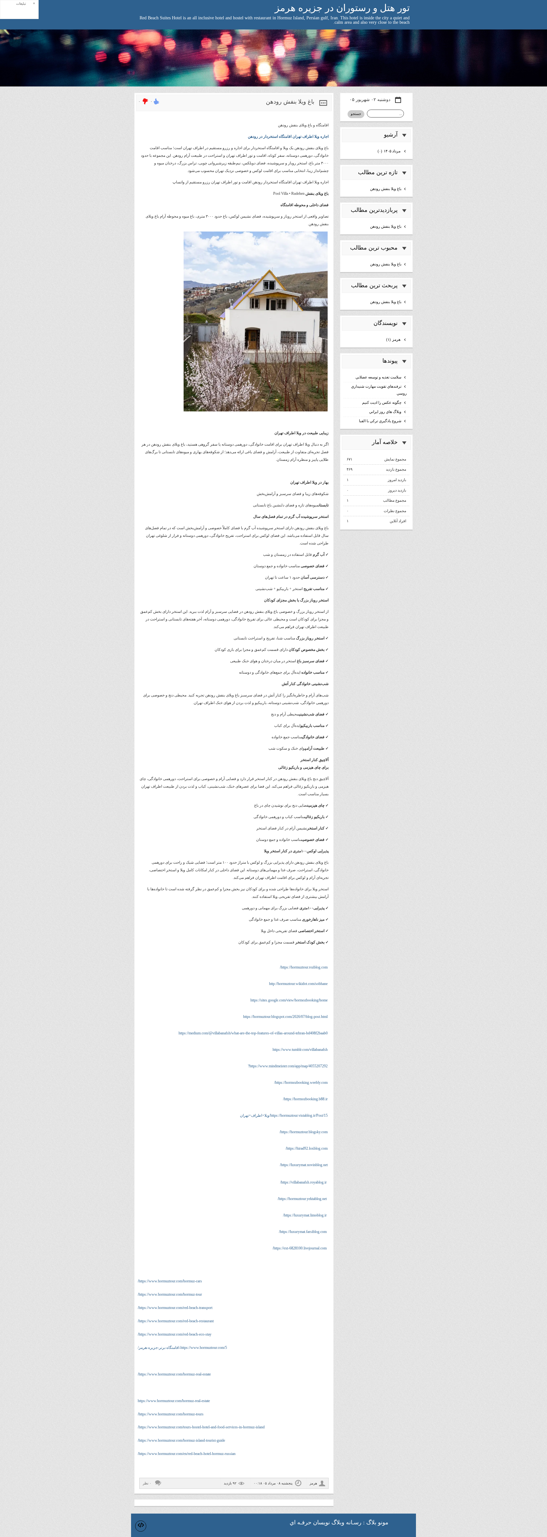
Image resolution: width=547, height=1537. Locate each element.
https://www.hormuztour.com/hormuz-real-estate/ (174, 1374)
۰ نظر (147, 1483)
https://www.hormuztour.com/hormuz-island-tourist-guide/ (181, 1440)
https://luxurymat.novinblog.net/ (304, 1165)
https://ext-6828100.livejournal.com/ (300, 1248)
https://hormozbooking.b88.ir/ (305, 1099)
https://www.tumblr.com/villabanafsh (300, 1049)
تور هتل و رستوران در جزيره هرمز (342, 8)
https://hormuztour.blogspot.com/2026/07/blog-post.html (285, 1016)
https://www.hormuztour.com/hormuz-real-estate (174, 1401)
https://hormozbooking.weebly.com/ (301, 1082)
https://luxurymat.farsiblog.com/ (303, 1231)
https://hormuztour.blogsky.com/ (304, 1132)
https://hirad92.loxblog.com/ (307, 1148)
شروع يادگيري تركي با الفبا (380, 421)
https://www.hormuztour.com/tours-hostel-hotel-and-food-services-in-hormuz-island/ (201, 1427)
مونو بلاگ (377, 1522)
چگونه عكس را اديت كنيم (381, 402)
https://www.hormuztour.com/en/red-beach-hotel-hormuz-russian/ (187, 1453)
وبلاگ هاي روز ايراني (385, 412)
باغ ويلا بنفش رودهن (385, 189)
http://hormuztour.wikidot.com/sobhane (298, 983)
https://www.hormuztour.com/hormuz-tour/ (170, 1294)
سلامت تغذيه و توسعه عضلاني (378, 377)
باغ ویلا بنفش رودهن (290, 101)
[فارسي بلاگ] (402, 1523)
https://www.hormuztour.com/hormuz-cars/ (170, 1281)
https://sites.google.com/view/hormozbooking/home (289, 1000)
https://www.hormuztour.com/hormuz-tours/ (171, 1414)
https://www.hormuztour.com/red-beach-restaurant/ (176, 1321)
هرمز (393, 339)
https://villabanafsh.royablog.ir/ (303, 1182)
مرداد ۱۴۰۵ (389, 151)
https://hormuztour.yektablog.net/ (302, 1199)
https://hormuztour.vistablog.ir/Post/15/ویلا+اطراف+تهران (284, 1115)
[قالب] (140, 1526)
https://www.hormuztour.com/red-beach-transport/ (175, 1307)
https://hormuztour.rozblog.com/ (304, 967)
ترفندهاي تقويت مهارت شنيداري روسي (379, 390)
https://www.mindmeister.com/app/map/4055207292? (288, 1066)
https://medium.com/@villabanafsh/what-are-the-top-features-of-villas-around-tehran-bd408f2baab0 (253, 1033)
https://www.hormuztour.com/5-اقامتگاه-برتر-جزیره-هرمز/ (182, 1347)
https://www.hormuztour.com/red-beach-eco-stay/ (174, 1334)
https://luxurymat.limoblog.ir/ (305, 1215)
